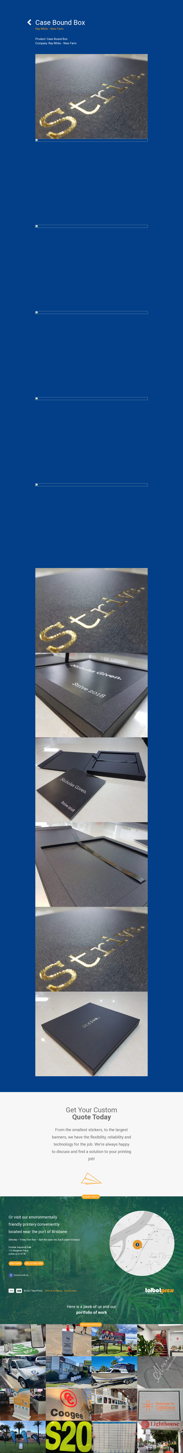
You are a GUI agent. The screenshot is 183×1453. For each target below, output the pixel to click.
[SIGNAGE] (69, 1404)
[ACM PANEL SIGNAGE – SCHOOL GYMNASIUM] (114, 1404)
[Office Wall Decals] (160, 1340)
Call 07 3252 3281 (34, 1263)
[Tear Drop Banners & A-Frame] (23, 1437)
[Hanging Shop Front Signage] (160, 1437)
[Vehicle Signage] (23, 1372)
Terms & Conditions (53, 1291)
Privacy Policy (70, 1291)
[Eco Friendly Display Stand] (23, 1404)
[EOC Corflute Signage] (23, 1340)
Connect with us (20, 1275)
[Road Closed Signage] (69, 1340)
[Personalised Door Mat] (160, 1404)
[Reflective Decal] (69, 1437)
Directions (15, 1263)
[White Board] (114, 1437)
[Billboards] (114, 1340)
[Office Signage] (69, 1372)
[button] (91, 1197)
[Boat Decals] (114, 1372)
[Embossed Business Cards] (160, 1372)
